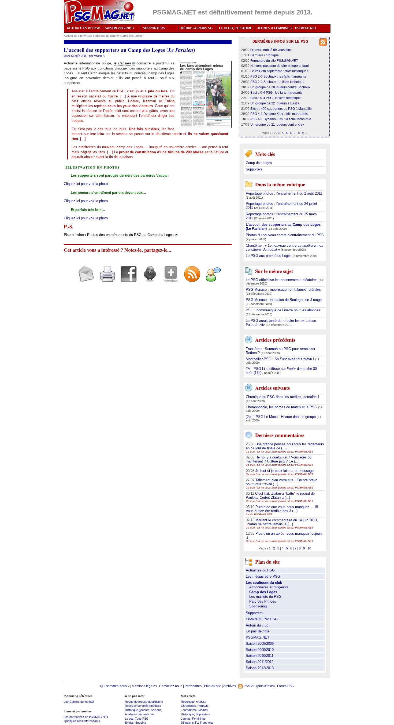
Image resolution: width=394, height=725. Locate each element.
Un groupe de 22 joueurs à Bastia (274, 103)
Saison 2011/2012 (259, 662)
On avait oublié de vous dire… (272, 50)
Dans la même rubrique (280, 184)
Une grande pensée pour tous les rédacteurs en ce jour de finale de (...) (285, 446)
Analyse (201, 701)
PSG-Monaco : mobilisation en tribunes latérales (283, 289)
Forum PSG (285, 686)
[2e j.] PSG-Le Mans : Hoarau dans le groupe (281, 417)
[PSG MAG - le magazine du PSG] (99, 12)
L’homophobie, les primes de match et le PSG (282, 407)
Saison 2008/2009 (260, 644)
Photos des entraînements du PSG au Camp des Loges (130, 235)
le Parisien (122, 63)
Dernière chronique (264, 55)
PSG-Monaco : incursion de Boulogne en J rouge (284, 300)
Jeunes (186, 718)
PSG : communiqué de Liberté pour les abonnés (283, 310)
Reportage (188, 701)
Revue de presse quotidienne (144, 701)
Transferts (206, 722)
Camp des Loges (131, 35)
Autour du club (257, 625)
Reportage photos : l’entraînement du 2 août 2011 (284, 193)
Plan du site (212, 686)
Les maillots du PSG (265, 597)
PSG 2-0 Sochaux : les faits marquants (278, 76)
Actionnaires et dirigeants (269, 587)
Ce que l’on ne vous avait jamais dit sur (279, 451)
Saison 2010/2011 (259, 656)
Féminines (199, 718)
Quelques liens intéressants (82, 721)
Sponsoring (258, 606)
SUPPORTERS (154, 28)
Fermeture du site (274, 60)
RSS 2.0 (249, 686)
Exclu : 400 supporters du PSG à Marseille (281, 108)
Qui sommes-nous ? (114, 686)
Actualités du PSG (260, 570)
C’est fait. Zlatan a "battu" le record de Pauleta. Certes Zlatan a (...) (280, 495)
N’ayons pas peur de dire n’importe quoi (279, 65)
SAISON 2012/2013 (119, 28)
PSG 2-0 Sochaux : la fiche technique (277, 81)
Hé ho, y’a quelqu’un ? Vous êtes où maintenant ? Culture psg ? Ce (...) (278, 459)
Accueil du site (73, 35)
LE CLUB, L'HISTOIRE (235, 28)
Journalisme (189, 710)
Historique (187, 714)
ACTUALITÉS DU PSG (83, 28)
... (307, 132)
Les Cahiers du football (79, 701)
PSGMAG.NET (306, 28)
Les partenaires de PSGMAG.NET (86, 717)
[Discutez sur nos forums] (211, 279)
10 (309, 548)
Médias (203, 710)
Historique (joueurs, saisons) (143, 710)
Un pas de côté (257, 631)
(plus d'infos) (265, 686)
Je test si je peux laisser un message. (285, 471)
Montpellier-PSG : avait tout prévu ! (280, 359)
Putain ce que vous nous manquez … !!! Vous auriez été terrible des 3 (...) (282, 509)
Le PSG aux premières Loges (269, 256)
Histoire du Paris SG (262, 619)
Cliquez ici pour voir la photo (86, 184)
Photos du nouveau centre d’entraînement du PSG (285, 235)
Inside (259, 514)
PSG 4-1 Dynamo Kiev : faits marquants (279, 113)
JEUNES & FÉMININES (274, 28)
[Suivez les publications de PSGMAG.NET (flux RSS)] (190, 279)
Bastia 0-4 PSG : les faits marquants (276, 92)
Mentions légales (144, 686)
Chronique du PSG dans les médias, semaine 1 (282, 397)
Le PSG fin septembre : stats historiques (279, 71)
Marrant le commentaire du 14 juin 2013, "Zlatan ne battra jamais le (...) (282, 522)
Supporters (254, 169)
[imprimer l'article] (105, 279)
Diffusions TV (189, 722)
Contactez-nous (170, 686)
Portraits (203, 705)
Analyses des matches (140, 714)
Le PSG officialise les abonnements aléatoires (282, 280)
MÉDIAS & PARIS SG (197, 28)
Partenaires (193, 686)
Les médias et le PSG (263, 576)
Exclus (129, 722)
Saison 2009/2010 (260, 650)
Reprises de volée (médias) (143, 705)
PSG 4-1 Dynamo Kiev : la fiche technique (280, 119)
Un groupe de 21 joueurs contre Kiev (277, 124)
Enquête (140, 722)
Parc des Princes (262, 601)
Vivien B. (99, 55)
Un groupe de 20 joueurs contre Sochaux (280, 87)
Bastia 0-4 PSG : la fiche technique (275, 98)
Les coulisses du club (101, 35)
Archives (229, 686)
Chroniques (188, 705)
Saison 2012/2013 (260, 668)
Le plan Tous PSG (136, 718)
